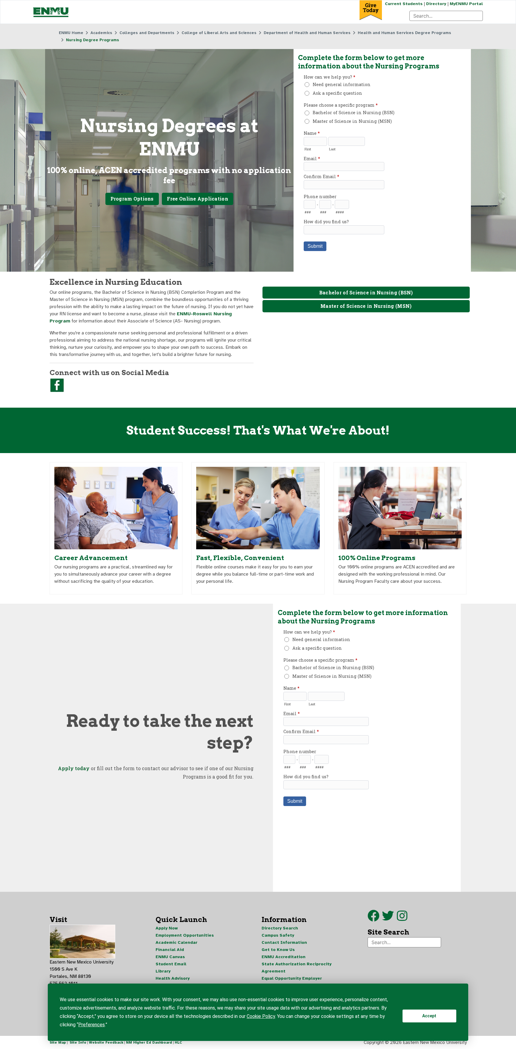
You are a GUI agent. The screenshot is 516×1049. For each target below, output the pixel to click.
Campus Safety (278, 935)
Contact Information (284, 942)
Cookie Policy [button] (261, 1016)
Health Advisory (173, 978)
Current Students (404, 3)
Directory (436, 3)
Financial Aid (170, 949)
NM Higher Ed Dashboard (149, 1042)
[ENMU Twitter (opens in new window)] (389, 919)
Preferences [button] (91, 1024)
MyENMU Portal (466, 3)
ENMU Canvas (170, 956)
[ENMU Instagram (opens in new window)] (402, 919)
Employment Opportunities (185, 935)
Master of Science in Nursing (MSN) (365, 306)
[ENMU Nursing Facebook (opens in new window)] (57, 385)
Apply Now (167, 928)
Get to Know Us (278, 949)
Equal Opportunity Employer (292, 978)
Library (163, 971)
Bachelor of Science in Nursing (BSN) (366, 292)
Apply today (74, 768)
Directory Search (280, 928)
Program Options (132, 198)
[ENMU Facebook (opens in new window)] (374, 919)
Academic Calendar (176, 942)
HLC (178, 1042)
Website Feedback (106, 1042)
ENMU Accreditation (283, 956)
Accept (429, 1015)
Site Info (78, 1042)
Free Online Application (197, 198)
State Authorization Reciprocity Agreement (296, 967)
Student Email (171, 964)
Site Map (58, 1042)
